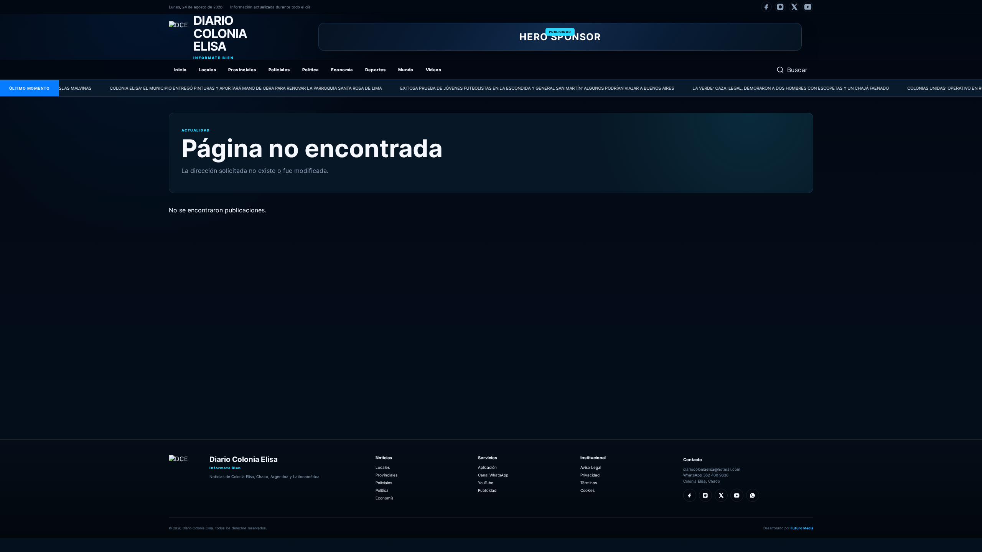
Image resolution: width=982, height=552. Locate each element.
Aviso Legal (590, 467)
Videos (433, 69)
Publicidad (487, 490)
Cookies (587, 490)
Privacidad (590, 475)
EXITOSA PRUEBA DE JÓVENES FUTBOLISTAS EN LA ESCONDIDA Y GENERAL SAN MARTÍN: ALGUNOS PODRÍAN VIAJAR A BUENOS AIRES (516, 88)
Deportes (375, 69)
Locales (207, 69)
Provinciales (242, 69)
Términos (588, 482)
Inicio (180, 69)
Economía (342, 69)
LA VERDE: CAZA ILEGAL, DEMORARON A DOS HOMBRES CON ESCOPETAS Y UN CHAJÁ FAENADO (769, 88)
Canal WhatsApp (493, 475)
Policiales (279, 69)
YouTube (485, 482)
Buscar (797, 70)
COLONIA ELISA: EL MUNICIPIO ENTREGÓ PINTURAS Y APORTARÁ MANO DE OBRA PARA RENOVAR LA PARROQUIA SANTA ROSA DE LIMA (225, 88)
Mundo (406, 69)
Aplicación (487, 467)
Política (310, 69)
